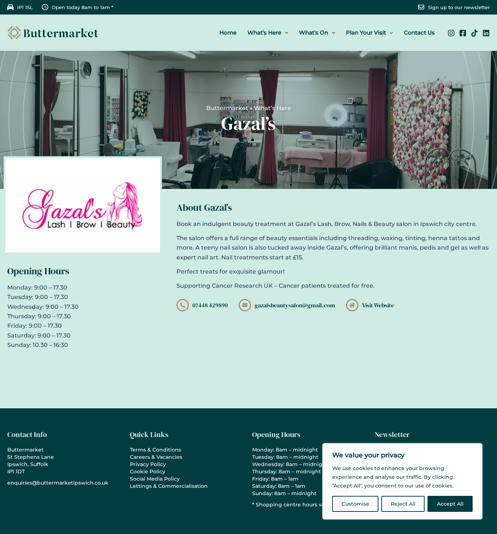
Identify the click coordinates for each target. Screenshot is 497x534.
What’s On (313, 32)
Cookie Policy (147, 471)
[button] (284, 33)
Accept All (450, 504)
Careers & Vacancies (156, 457)
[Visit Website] (352, 305)
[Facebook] (462, 33)
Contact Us (419, 32)
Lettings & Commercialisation (169, 486)
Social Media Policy (155, 479)
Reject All (403, 504)
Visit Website (378, 305)
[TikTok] (474, 33)
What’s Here (264, 32)
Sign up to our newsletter (459, 7)
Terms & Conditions (155, 449)
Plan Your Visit (366, 32)
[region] (402, 481)
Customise (355, 504)
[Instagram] (451, 33)
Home (227, 32)
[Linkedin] (486, 33)
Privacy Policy (148, 464)
